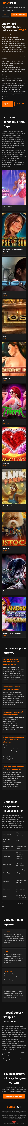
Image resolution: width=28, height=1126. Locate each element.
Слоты (13, 10)
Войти (5, 14)
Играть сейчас (6, 104)
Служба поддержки (19, 7)
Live (3, 7)
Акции (8, 10)
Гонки (3, 10)
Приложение (9, 7)
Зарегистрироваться (19, 14)
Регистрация (20, 103)
